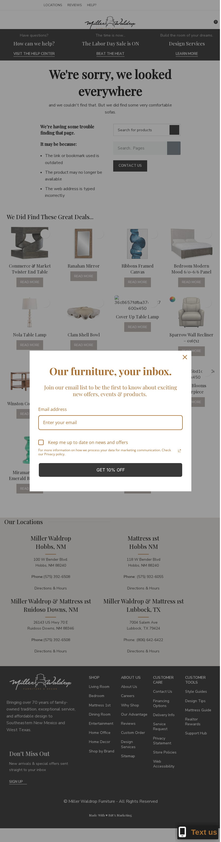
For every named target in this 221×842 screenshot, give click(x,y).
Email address (52, 409)
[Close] (184, 357)
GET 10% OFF (110, 469)
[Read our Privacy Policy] (179, 450)
